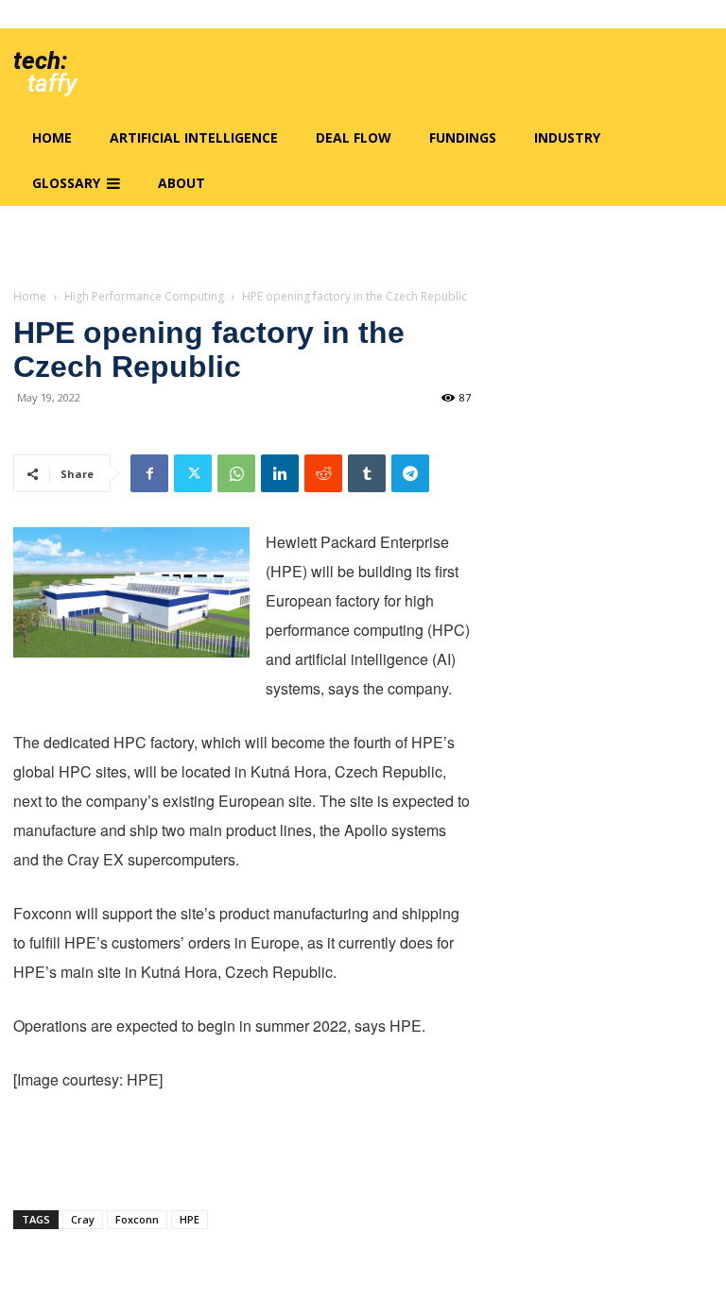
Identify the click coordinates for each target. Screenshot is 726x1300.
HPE (189, 1219)
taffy (52, 83)
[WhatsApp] (236, 473)
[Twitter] (193, 473)
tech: (40, 60)
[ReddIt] (323, 473)
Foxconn (137, 1219)
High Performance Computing (144, 296)
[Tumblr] (367, 473)
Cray (83, 1219)
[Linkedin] (280, 473)
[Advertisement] (242, 1147)
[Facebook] (149, 473)
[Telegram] (410, 473)
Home (29, 296)
